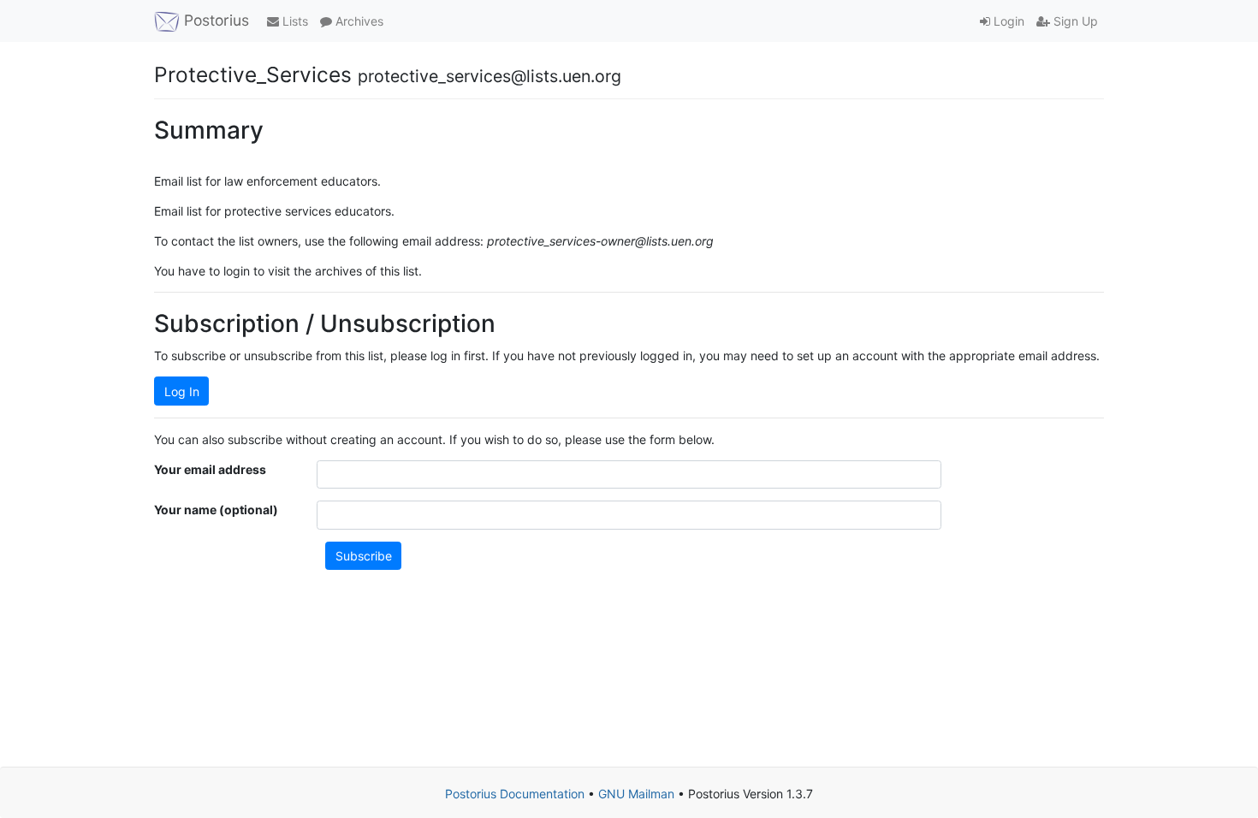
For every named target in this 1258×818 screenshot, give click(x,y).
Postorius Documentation (514, 793)
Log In (181, 391)
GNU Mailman (636, 793)
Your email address (210, 469)
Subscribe (363, 555)
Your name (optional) (216, 509)
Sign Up (1074, 21)
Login (1007, 21)
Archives (357, 21)
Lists (293, 21)
